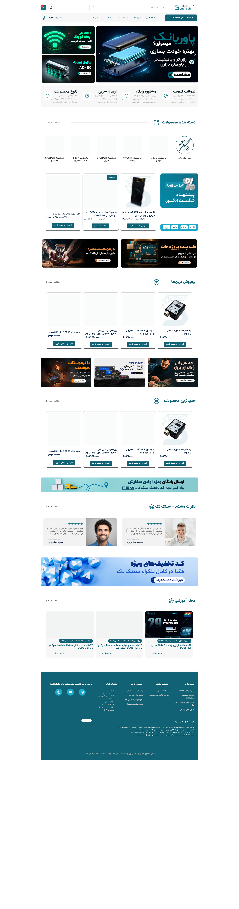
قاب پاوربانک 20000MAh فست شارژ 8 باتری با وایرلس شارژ (138, 214)
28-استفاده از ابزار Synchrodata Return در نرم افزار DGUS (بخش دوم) (120, 647)
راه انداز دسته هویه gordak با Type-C (178, 332)
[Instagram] (58, 692)
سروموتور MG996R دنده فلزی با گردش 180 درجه (140, 332)
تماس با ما (95, 17)
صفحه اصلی (151, 17)
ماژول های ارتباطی (187, 709)
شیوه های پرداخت (135, 695)
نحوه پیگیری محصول (135, 704)
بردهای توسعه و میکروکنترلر (188, 697)
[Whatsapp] (82, 692)
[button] (195, 54)
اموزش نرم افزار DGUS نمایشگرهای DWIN (174, 640)
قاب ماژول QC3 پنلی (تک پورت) (66, 214)
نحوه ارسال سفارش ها (134, 699)
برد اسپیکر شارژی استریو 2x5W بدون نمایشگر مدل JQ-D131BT (101, 214)
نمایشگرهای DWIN (186, 690)
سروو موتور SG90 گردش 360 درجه (64, 332)
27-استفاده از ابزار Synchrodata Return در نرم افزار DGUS (71, 647)
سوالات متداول (163, 690)
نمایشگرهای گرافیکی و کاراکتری (159, 159)
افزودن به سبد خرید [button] (138, 226)
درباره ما (109, 17)
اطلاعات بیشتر (100, 226)
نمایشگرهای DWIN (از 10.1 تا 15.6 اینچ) (80, 159)
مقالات (125, 17)
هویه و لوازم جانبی (184, 158)
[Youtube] (70, 692)
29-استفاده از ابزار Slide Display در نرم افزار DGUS (171, 647)
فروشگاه (137, 17)
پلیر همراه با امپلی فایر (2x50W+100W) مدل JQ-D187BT (101, 332)
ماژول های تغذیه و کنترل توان (184, 704)
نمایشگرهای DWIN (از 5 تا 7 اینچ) (106, 159)
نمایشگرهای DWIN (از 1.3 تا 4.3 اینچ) (54, 159)
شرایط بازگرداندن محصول (159, 695)
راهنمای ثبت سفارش (135, 690)
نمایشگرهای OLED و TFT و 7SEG (132, 159)
